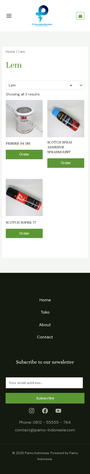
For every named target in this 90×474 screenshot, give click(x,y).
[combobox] (45, 85)
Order (24, 154)
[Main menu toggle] (9, 16)
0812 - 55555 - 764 (52, 422)
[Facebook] (45, 411)
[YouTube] (58, 411)
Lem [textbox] (40, 85)
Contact (45, 337)
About (45, 325)
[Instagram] (32, 411)
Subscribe (45, 398)
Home (10, 51)
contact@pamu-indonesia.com (45, 430)
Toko (45, 312)
